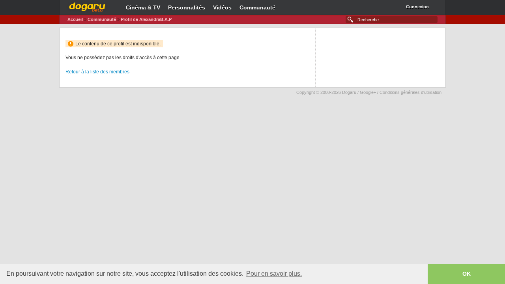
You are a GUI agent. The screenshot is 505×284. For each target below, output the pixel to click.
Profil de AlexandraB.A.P (146, 19)
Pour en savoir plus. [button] (274, 273)
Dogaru (87, 6)
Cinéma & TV (143, 7)
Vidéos (222, 7)
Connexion (417, 6)
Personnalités (186, 7)
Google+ (368, 92)
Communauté (257, 7)
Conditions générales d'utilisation (410, 92)
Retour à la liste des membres (97, 72)
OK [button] (466, 274)
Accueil (75, 19)
